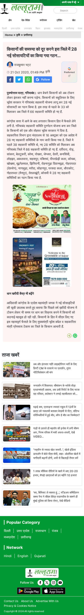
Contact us (11, 601)
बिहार (38, 28)
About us (27, 601)
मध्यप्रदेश (58, 28)
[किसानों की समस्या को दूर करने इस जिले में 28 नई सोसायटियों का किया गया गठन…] (10, 79)
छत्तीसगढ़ (70, 28)
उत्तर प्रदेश (15, 28)
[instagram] (53, 582)
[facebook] (40, 582)
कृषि (18, 35)
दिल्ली (4, 28)
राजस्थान (40, 531)
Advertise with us (47, 601)
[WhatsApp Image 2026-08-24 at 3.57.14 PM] (42, 286)
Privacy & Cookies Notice (20, 605)
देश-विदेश (25, 20)
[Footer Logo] (42, 573)
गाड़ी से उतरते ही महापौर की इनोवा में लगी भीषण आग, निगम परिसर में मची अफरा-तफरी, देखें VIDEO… (56, 432)
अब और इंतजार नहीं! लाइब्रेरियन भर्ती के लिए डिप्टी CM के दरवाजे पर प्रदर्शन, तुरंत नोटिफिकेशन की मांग (55, 368)
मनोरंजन (43, 20)
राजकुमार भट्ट (22, 65)
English (23, 556)
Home (9, 35)
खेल (73, 20)
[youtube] (60, 582)
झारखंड (47, 28)
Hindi (8, 556)
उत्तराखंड (28, 28)
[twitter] (46, 582)
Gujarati (40, 556)
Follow (45, 79)
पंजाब (80, 28)
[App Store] (53, 590)
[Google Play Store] (28, 590)
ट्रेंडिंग (59, 20)
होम (10, 20)
